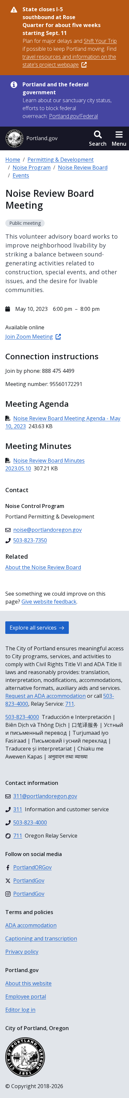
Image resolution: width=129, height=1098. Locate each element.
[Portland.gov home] (31, 138)
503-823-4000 (22, 717)
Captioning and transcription (41, 938)
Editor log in (20, 1009)
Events (21, 175)
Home (12, 159)
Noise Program (32, 167)
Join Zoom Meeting (29, 336)
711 (69, 703)
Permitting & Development (60, 159)
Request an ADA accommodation (45, 695)
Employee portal (25, 996)
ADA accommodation (31, 925)
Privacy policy (21, 951)
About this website (28, 983)
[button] (97, 138)
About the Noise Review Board (43, 567)
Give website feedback (49, 601)
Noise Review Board (83, 167)
